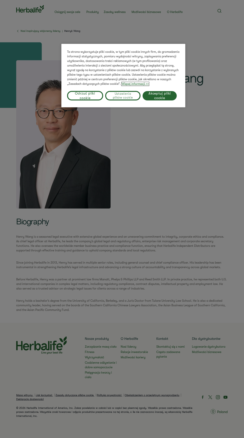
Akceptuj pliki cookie (159, 95)
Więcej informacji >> (135, 84)
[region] (123, 75)
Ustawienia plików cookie (123, 95)
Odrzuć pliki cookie (85, 95)
